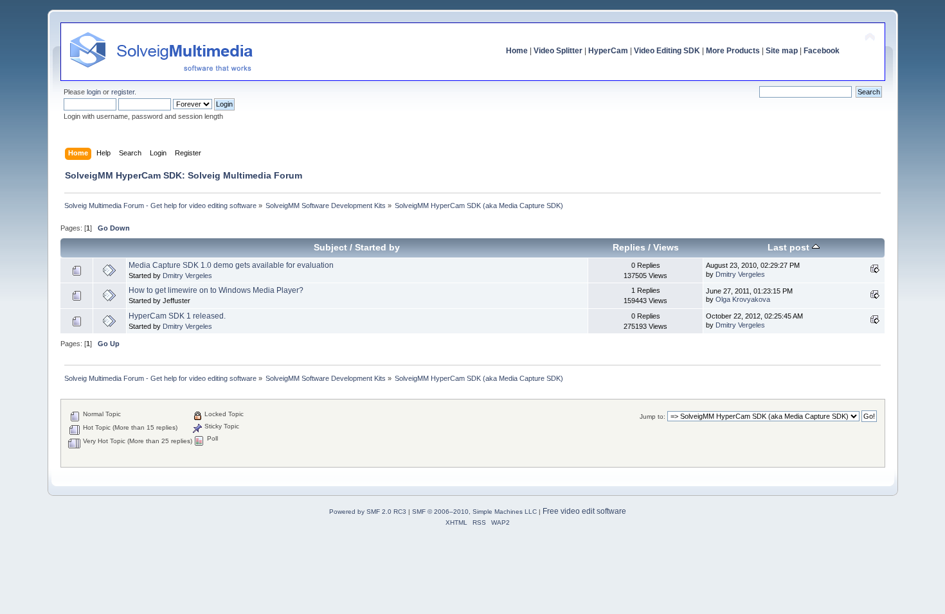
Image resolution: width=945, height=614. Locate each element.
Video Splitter (558, 50)
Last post (790, 247)
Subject (330, 247)
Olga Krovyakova (743, 299)
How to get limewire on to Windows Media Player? (216, 290)
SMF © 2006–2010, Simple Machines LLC (474, 511)
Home (517, 50)
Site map (782, 50)
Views (666, 247)
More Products (733, 50)
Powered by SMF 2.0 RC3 (367, 511)
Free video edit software (584, 511)
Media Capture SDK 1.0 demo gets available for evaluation (231, 265)
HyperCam (608, 50)
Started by (377, 247)
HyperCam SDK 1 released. (177, 315)
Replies (629, 247)
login (94, 92)
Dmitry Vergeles (187, 275)
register (122, 92)
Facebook (822, 50)
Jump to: (652, 416)
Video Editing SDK (667, 50)
